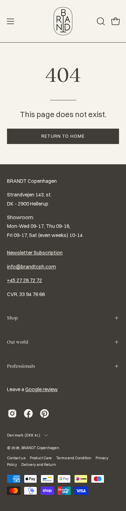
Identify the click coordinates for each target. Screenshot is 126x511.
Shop (12, 318)
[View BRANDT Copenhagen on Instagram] (12, 413)
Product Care (41, 457)
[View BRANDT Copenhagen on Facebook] (28, 413)
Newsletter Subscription (35, 253)
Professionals (21, 366)
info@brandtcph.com (31, 267)
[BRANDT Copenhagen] (63, 21)
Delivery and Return (38, 464)
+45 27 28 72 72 (24, 280)
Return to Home (63, 136)
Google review (41, 389)
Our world (17, 342)
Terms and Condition (73, 457)
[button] (100, 21)
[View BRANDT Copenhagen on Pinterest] (44, 413)
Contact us (16, 457)
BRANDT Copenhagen (40, 447)
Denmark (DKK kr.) (24, 435)
